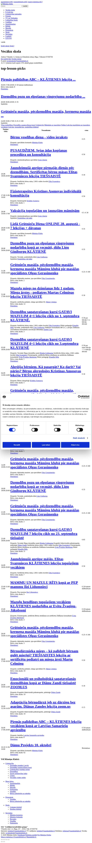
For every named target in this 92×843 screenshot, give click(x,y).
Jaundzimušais (10, 24)
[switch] (35, 430)
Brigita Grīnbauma (46, 353)
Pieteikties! (14, 145)
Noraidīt (17, 445)
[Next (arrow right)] (4, 841)
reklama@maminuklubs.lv (72, 831)
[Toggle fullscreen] (6, 839)
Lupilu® (8, 36)
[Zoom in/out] (8, 839)
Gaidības (8, 22)
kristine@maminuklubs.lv (17, 831)
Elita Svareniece (54, 181)
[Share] (4, 839)
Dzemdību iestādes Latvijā (19, 765)
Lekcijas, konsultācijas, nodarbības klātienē (23, 127)
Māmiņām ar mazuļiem (52, 125)
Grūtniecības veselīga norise (20, 769)
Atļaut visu (75, 445)
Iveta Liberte (42, 160)
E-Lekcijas (9, 12)
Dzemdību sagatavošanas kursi (24, 125)
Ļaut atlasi (46, 445)
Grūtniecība (9, 763)
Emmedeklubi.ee (20, 837)
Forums (8, 16)
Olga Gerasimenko (48, 278)
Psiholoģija (14, 789)
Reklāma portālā (31, 835)
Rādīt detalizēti (79, 438)
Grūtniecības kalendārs (13, 14)
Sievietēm (8, 34)
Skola (7, 32)
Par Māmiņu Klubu (44, 835)
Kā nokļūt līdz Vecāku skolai (11, 59)
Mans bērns (9, 781)
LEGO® (8, 38)
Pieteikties (4, 89)
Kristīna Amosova (36, 381)
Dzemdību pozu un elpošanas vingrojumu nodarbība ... (43, 96)
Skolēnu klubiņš (15, 809)
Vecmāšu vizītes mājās (18, 778)
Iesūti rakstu (5, 46)
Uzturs (12, 776)
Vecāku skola (10, 10)
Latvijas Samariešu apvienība (33, 735)
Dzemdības (14, 771)
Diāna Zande (22, 545)
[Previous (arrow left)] (2, 841)
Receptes (13, 819)
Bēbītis (7, 26)
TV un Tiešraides (11, 18)
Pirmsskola (9, 30)
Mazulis (8, 28)
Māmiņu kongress (16, 815)
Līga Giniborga (42, 257)
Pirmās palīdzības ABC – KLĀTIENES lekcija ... (38, 79)
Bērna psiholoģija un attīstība (20, 793)
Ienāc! (12, 46)
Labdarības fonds (11, 20)
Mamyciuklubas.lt (7, 837)
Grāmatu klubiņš (16, 807)
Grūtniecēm (40, 125)
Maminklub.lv (31, 837)
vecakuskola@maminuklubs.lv (17, 61)
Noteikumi (21, 835)
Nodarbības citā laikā (24, 218)
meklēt (25, 6)
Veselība (13, 791)
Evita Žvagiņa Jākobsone (28, 357)
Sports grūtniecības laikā (18, 774)
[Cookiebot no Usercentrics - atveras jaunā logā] (79, 397)
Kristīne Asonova (33, 201)
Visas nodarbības (7, 125)
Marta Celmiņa (51, 302)
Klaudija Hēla (54, 357)
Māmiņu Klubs (37, 142)
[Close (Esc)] (2, 839)
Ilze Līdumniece (32, 592)
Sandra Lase (48, 329)
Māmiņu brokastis (16, 817)
